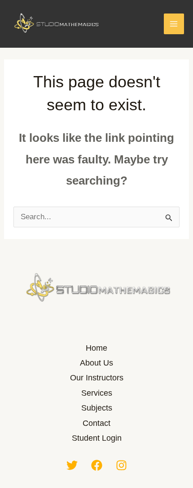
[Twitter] (72, 465)
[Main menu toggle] (174, 24)
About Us (96, 362)
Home (96, 347)
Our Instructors (96, 377)
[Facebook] (96, 465)
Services (96, 393)
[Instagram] (121, 465)
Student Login (97, 438)
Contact (96, 423)
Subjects (96, 407)
